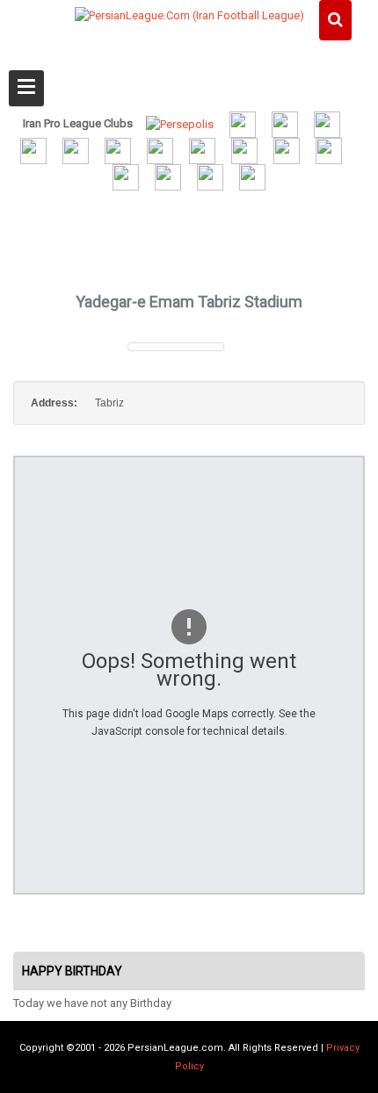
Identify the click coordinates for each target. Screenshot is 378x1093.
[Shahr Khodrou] (286, 149)
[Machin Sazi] (126, 176)
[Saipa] (329, 150)
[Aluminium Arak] (252, 176)
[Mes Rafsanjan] (210, 176)
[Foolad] (202, 149)
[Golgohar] (244, 149)
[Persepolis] (180, 123)
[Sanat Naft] (118, 149)
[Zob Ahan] (160, 149)
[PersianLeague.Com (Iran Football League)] (189, 50)
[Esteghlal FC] (33, 149)
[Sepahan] (75, 149)
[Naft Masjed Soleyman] (285, 123)
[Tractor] (242, 123)
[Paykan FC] (327, 123)
